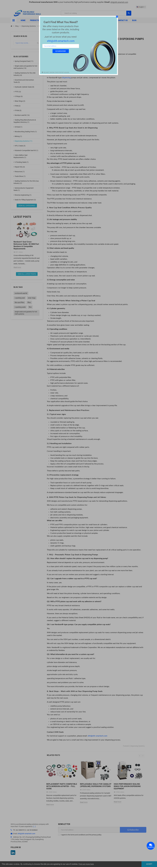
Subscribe (61, 51)
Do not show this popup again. (56, 72)
